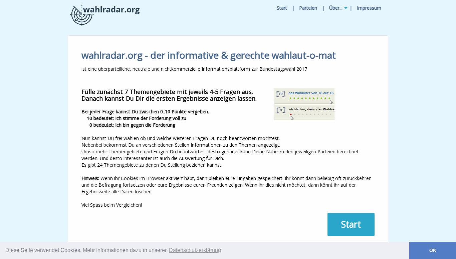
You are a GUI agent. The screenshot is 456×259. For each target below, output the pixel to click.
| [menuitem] (293, 8)
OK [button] (432, 250)
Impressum (369, 8)
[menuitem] (282, 8)
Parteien (308, 8)
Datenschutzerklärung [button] (195, 250)
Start (282, 8)
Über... (336, 8)
